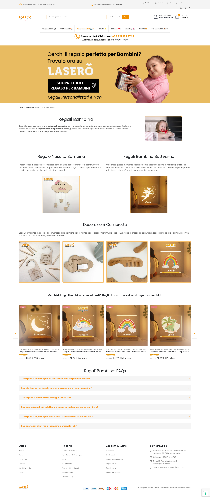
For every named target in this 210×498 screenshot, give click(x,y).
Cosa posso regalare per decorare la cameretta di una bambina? (57, 416)
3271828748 (117, 4)
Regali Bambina (24, 349)
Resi (64, 459)
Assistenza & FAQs (69, 450)
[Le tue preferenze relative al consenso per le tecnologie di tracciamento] (205, 493)
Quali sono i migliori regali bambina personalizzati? (49, 426)
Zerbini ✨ (102, 28)
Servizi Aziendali (25, 468)
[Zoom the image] (105, 34)
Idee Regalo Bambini (145, 349)
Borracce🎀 (115, 28)
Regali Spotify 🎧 (49, 28)
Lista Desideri (182, 3)
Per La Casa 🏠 (66, 28)
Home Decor (55, 349)
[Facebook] (189, 7)
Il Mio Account (24, 472)
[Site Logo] (25, 17)
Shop (21, 455)
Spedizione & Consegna (72, 455)
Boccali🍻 (143, 28)
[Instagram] (180, 7)
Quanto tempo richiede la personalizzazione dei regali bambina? (56, 388)
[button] (15, 334)
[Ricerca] (125, 17)
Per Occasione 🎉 (159, 28)
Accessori (76, 349)
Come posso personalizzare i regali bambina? (46, 397)
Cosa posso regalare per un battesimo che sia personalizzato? (55, 378)
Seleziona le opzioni (56, 309)
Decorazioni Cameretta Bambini (40, 349)
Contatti (160, 3)
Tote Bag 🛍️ (130, 28)
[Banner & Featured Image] (105, 74)
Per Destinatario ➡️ (84, 28)
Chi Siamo (148, 3)
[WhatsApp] (185, 7)
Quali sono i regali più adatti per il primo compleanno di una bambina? (59, 407)
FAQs (170, 3)
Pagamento (67, 463)
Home (21, 450)
